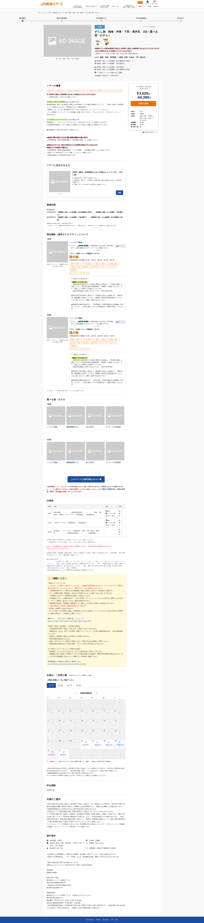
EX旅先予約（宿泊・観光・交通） (129, 6)
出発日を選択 (143, 104)
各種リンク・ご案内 (145, 6)
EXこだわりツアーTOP (44, 12)
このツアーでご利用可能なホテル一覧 (86, 479)
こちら (77, 130)
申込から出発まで (91, 6)
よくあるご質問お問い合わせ (104, 6)
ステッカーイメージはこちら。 (99, 109)
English (156, 6)
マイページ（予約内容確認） (77, 6)
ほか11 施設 (111, 516)
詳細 (119, 192)
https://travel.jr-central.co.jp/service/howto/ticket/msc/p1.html (69, 621)
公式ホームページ (91, 248)
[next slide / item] (66, 251)
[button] (67, 55)
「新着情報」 (72, 826)
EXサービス (115, 6)
